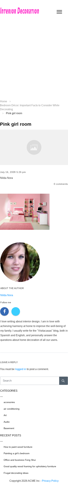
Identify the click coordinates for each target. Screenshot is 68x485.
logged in (20, 369)
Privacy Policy (50, 480)
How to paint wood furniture (18, 447)
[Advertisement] (34, 60)
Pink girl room (15, 124)
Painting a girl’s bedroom (17, 453)
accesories (9, 402)
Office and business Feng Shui (20, 460)
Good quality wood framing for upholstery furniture (30, 466)
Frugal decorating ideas (16, 473)
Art (5, 415)
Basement (9, 428)
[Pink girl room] (34, 147)
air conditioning (11, 408)
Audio (7, 421)
